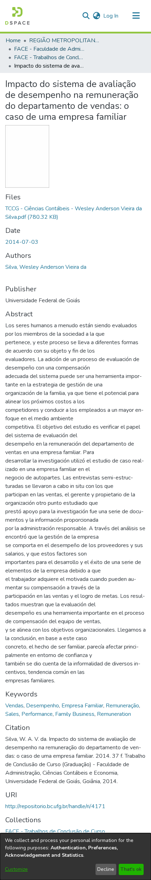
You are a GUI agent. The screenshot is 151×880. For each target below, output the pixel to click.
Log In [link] (111, 16)
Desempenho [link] (42, 705)
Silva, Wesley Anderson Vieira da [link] (45, 267)
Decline (105, 869)
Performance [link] (37, 714)
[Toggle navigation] (136, 16)
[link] (55, 831)
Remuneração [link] (122, 705)
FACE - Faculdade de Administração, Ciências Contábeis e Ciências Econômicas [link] (49, 49)
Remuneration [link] (114, 714)
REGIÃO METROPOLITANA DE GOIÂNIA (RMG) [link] (64, 40)
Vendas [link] (14, 705)
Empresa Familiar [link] (82, 705)
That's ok (131, 869)
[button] (17, 16)
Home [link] (13, 40)
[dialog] (75, 856)
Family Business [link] (74, 714)
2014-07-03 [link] (21, 242)
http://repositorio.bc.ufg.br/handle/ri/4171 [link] (55, 806)
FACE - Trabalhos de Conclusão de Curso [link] (49, 57)
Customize (16, 869)
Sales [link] (12, 714)
